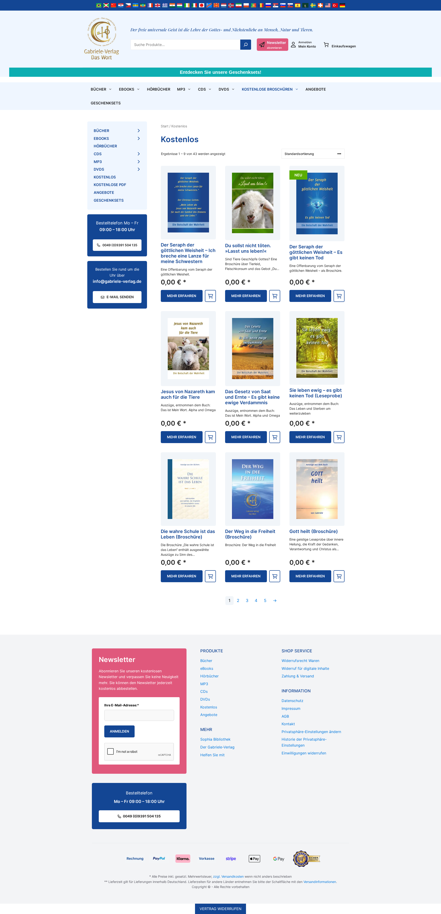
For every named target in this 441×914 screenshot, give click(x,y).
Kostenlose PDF (110, 184)
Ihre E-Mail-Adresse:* (121, 705)
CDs (202, 89)
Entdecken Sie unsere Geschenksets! (220, 72)
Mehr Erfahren (181, 296)
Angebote (315, 89)
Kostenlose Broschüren (267, 89)
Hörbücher (158, 89)
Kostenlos (105, 177)
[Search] (245, 45)
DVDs (224, 89)
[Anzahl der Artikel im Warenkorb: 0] (326, 44)
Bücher (98, 89)
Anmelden (119, 731)
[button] (210, 296)
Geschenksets (106, 103)
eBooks (126, 89)
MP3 (181, 89)
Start (164, 126)
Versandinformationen (319, 882)
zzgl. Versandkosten (228, 876)
